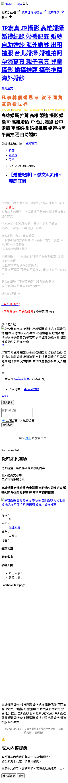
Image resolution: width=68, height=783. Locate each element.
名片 (12, 159)
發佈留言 (7, 424)
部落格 (13, 155)
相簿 (12, 150)
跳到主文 (7, 88)
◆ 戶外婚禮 (31, 389)
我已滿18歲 (9, 775)
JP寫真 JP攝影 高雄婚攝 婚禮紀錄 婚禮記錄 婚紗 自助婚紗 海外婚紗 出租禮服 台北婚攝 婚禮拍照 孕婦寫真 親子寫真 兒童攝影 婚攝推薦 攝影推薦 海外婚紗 (32, 53)
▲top (4, 395)
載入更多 (7, 402)
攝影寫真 (31, 143)
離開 (20, 775)
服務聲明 (39, 732)
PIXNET (17, 728)
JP (2, 345)
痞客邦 (18, 379)
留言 (26, 379)
